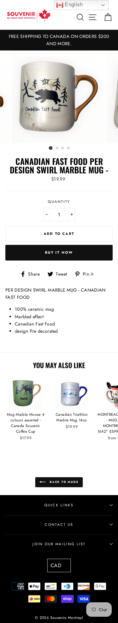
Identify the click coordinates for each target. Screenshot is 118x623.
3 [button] (63, 148)
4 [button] (68, 148)
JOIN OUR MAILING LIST (59, 543)
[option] (59, 40)
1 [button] (51, 148)
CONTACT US (59, 524)
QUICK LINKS (58, 505)
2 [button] (57, 148)
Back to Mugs (63, 482)
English (73, 4)
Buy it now (59, 252)
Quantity (59, 201)
